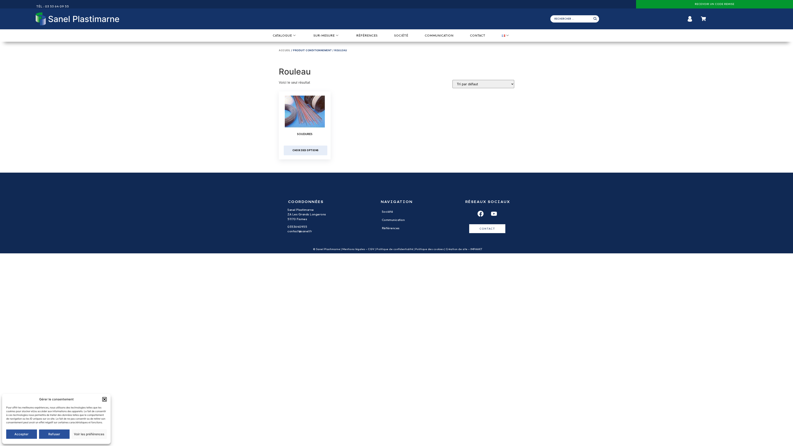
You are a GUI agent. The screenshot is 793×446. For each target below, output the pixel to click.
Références (367, 35)
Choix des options (305, 150)
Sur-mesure (324, 35)
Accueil (285, 50)
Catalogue (282, 35)
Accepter (21, 434)
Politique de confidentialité (394, 249)
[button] (104, 399)
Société (401, 35)
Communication (439, 35)
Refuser (54, 434)
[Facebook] (480, 214)
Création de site (457, 249)
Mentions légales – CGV (358, 249)
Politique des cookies (429, 249)
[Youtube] (494, 214)
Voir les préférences (89, 434)
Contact (477, 35)
